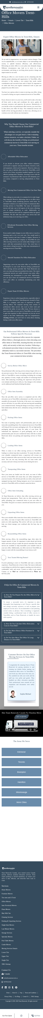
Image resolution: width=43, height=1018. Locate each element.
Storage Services (7, 933)
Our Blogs (17, 996)
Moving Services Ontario (9, 948)
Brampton (21, 772)
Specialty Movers (7, 937)
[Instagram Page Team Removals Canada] (9, 987)
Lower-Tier (5, 952)
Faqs (21, 993)
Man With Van (6, 913)
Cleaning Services (7, 917)
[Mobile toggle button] (38, 7)
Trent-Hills (29, 20)
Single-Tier (5, 960)
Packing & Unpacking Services (11, 921)
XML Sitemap (6, 964)
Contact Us (26, 996)
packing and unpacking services (25, 436)
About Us (14, 993)
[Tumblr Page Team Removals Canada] (12, 987)
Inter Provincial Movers (9, 905)
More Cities (22, 802)
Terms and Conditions (30, 993)
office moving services (10, 242)
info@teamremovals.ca (17, 2)
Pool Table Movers (7, 941)
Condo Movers (6, 944)
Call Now (37, 1016)
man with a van (24, 214)
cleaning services (8, 317)
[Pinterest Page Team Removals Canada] (16, 987)
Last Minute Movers (8, 929)
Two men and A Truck (9, 897)
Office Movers (6, 901)
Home (4, 20)
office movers (27, 106)
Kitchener (21, 752)
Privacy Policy (8, 996)
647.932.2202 (6, 573)
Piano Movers (6, 909)
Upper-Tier (5, 956)
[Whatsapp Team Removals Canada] (21, 1015)
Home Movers (6, 890)
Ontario (10, 20)
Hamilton (21, 782)
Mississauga (21, 792)
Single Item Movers (8, 925)
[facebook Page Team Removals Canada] (2, 987)
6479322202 (30, 2)
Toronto (21, 762)
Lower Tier (19, 20)
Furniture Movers (7, 894)
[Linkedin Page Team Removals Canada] (6, 987)
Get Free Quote (7, 1016)
